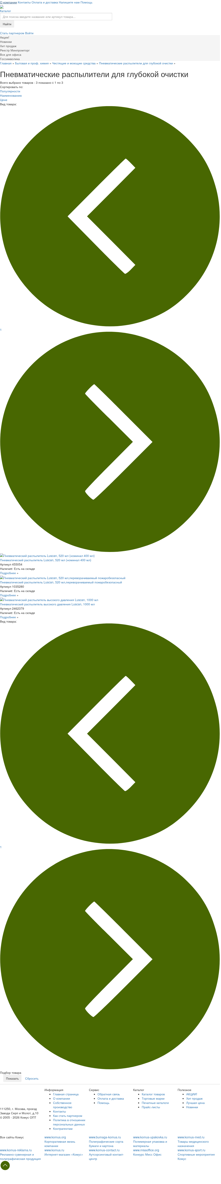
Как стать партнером (67, 1115)
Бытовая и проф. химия (32, 63)
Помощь (86, 2)
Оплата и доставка (45, 2)
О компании (8, 2)
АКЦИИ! (191, 1094)
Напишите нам (69, 2)
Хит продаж (194, 1098)
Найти (7, 24)
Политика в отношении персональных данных (69, 1122)
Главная (6, 63)
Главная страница (66, 1094)
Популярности (10, 91)
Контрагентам (63, 1128)
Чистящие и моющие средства (74, 63)
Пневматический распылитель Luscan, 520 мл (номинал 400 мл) (45, 560)
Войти (29, 33)
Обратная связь (109, 1094)
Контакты (24, 2)
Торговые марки (153, 1098)
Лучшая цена (195, 1102)
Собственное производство (62, 1104)
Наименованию (11, 95)
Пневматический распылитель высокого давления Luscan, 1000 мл (47, 604)
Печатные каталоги (155, 1102)
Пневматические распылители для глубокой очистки (136, 63)
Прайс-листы (151, 1107)
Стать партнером (12, 33)
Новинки (192, 1107)
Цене (3, 100)
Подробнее (8, 573)
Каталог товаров (153, 1094)
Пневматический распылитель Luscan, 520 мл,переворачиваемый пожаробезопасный (61, 582)
